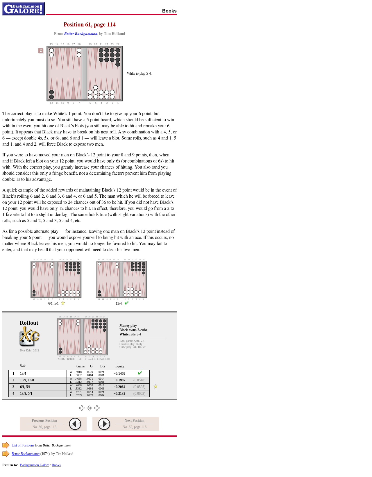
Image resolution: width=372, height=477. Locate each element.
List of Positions (23, 445)
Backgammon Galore (34, 465)
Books (56, 465)
